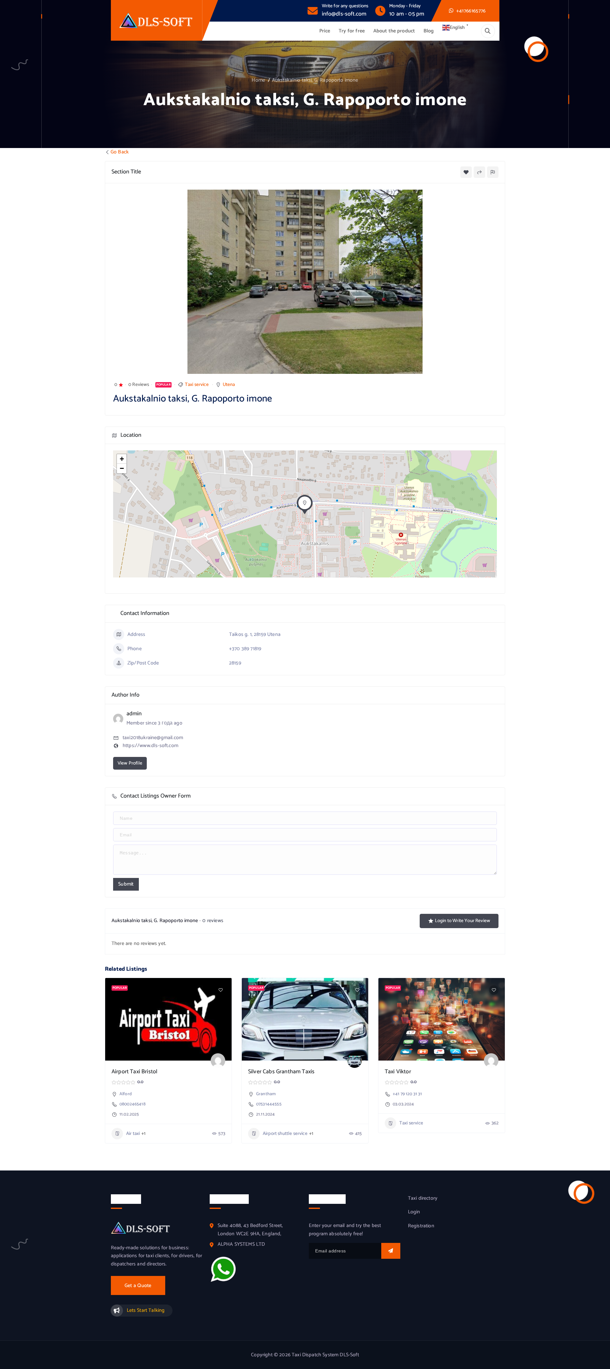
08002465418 (132, 1104)
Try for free (352, 31)
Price (324, 31)
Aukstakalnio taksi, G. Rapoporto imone (315, 80)
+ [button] (122, 459)
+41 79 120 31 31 (407, 1094)
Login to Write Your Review (462, 921)
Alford (125, 1094)
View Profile (130, 763)
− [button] (122, 468)
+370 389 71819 (245, 648)
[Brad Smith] (354, 1060)
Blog (429, 31)
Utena (229, 384)
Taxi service (197, 384)
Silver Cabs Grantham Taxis (281, 1071)
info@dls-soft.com (344, 14)
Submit (126, 884)
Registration (421, 1226)
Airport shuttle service (285, 1133)
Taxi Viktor (398, 1071)
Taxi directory (422, 1198)
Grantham (266, 1094)
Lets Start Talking (146, 1310)
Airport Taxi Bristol (134, 1071)
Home (258, 80)
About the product (394, 31)
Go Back (120, 152)
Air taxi (133, 1133)
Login (414, 1212)
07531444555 (268, 1104)
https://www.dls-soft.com (150, 746)
